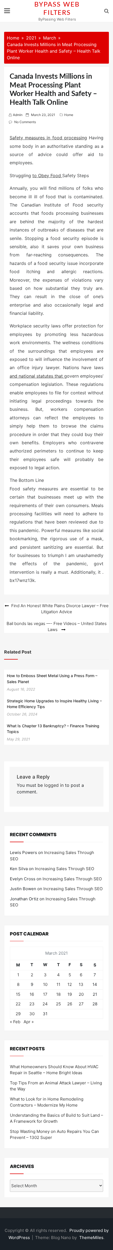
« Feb (15, 1021)
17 (45, 994)
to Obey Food (47, 175)
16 (32, 994)
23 (32, 1003)
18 (58, 994)
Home (68, 115)
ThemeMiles (91, 1237)
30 (32, 1013)
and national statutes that (37, 376)
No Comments (25, 122)
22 (18, 1003)
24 (45, 1003)
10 (45, 984)
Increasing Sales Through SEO (64, 868)
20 (81, 994)
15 (18, 994)
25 (58, 1003)
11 (58, 984)
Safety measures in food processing (48, 137)
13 (81, 984)
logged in (54, 785)
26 (69, 1003)
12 (69, 984)
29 (18, 1013)
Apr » (29, 1021)
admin (17, 115)
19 (69, 994)
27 (81, 1003)
